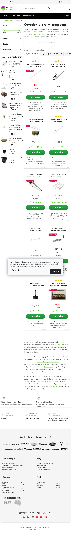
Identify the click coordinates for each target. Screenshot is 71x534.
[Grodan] (28, 449)
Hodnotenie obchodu (7, 2)
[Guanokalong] (19, 449)
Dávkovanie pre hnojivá (43, 469)
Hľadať (48, 8)
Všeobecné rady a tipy (43, 465)
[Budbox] (47, 449)
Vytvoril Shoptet (37, 529)
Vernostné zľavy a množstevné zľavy (12, 465)
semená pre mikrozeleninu (60, 345)
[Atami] (65, 449)
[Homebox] (10, 449)
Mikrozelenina (48, 367)
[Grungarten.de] (33, 517)
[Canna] (38, 449)
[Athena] (14, 444)
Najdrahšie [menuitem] (58, 54)
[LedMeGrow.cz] (28, 517)
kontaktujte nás (55, 386)
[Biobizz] (56, 449)
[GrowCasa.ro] (46, 517)
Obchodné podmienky (8, 463)
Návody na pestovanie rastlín (45, 463)
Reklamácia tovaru (7, 467)
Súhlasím (56, 271)
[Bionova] (23, 444)
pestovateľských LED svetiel (33, 34)
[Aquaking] (5, 444)
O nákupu (19, 2)
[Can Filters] (33, 444)
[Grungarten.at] (37, 517)
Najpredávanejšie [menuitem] (32, 54)
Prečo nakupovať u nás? (9, 469)
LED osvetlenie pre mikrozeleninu (48, 362)
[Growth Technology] (51, 444)
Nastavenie (16, 270)
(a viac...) (47, 437)
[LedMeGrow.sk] (24, 517)
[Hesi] (60, 444)
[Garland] (42, 444)
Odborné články (41, 467)
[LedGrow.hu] (41, 517)
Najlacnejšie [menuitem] (46, 54)
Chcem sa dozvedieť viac (46, 43)
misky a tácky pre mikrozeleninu (41, 350)
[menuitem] (6, 16)
